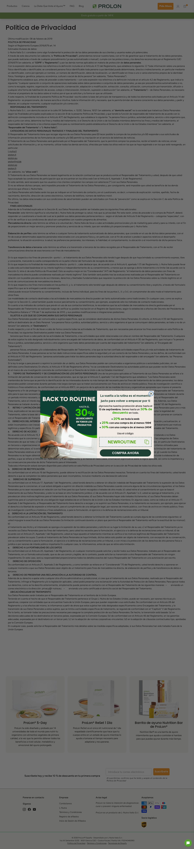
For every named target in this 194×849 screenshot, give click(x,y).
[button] (188, 843)
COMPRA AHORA (125, 453)
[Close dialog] (151, 393)
